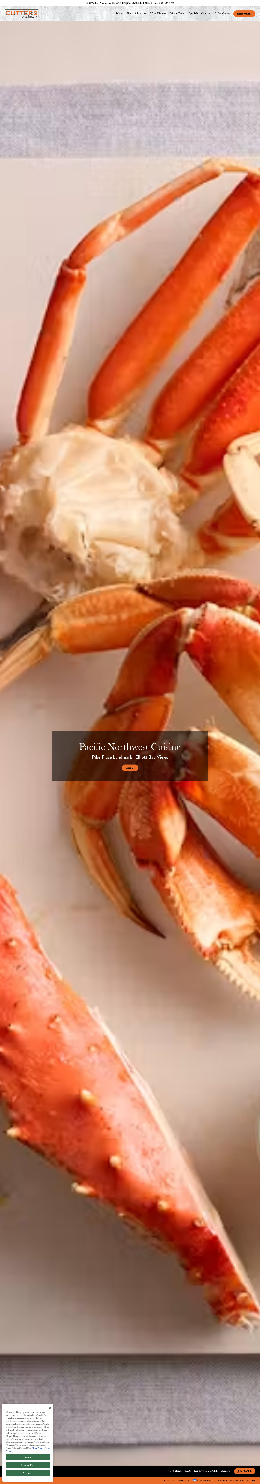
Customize (28, 1472)
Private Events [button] (178, 13)
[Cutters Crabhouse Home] (21, 13)
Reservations (244, 13)
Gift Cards (176, 1470)
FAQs (188, 1470)
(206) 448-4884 (141, 3)
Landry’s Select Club (206, 1470)
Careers (225, 1470)
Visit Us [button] (130, 767)
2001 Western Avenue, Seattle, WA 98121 (106, 3)
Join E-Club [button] (245, 1471)
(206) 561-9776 (166, 3)
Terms (242, 1480)
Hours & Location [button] (137, 13)
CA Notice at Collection (227, 1480)
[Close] (50, 1408)
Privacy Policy (184, 1480)
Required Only (28, 1465)
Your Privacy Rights (205, 1480)
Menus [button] (120, 13)
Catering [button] (206, 13)
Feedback (251, 1480)
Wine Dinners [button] (158, 13)
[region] (27, 1443)
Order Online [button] (222, 13)
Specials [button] (193, 13)
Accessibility (170, 1480)
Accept (28, 1457)
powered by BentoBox (14, 1480)
